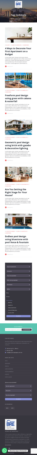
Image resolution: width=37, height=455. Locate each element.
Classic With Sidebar (10, 90)
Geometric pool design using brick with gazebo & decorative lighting (18, 145)
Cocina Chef (11, 312)
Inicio (6, 360)
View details (10, 66)
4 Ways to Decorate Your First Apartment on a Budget (18, 51)
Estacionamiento (12, 307)
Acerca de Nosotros (9, 369)
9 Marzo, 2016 (18, 45)
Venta (12, 408)
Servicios (7, 366)
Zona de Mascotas (12, 310)
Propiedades (7, 363)
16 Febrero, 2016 (24, 90)
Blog (16, 18)
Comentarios (26, 45)
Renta (7, 408)
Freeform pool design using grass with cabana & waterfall (18, 98)
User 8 (13, 45)
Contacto (7, 374)
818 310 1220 (9, 350)
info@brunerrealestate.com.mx (14, 352)
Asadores (10, 305)
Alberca (10, 302)
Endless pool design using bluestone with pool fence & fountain (17, 239)
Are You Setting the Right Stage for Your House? (16, 192)
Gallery (8, 45)
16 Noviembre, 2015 (25, 184)
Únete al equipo (8, 377)
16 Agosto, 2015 (24, 231)
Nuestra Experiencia (9, 371)
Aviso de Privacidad (28, 453)
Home (12, 18)
